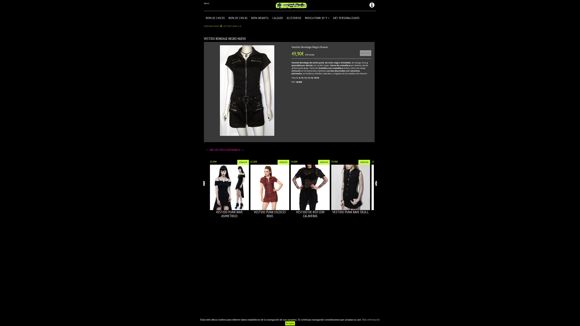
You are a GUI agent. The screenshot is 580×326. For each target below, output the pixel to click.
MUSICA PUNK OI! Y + (317, 18)
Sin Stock (365, 53)
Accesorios (294, 18)
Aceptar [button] (290, 323)
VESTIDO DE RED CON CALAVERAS (310, 214)
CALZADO (277, 18)
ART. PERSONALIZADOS (346, 18)
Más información (371, 319)
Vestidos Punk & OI (232, 26)
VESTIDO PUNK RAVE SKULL (350, 212)
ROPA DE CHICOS (215, 18)
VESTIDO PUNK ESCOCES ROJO (270, 214)
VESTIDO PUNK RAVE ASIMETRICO (229, 214)
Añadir (243, 162)
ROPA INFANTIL (260, 18)
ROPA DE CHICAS (238, 18)
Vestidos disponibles (228, 150)
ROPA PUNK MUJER (211, 26)
